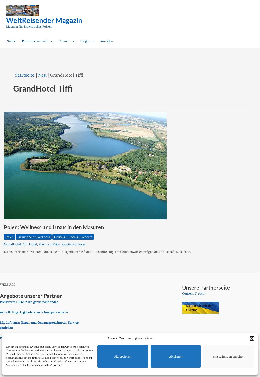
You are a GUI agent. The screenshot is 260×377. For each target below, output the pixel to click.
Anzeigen (106, 41)
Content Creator (194, 293)
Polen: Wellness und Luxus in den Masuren (54, 227)
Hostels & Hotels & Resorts (73, 237)
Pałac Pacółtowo (65, 244)
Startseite (25, 75)
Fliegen (85, 41)
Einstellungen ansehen (228, 356)
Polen (10, 237)
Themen (64, 41)
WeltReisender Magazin (44, 20)
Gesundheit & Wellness (34, 237)
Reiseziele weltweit (35, 41)
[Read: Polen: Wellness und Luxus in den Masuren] (85, 165)
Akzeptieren (122, 356)
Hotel (33, 244)
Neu (42, 75)
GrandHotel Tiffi (15, 244)
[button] (252, 338)
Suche (11, 41)
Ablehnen (175, 356)
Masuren (45, 244)
